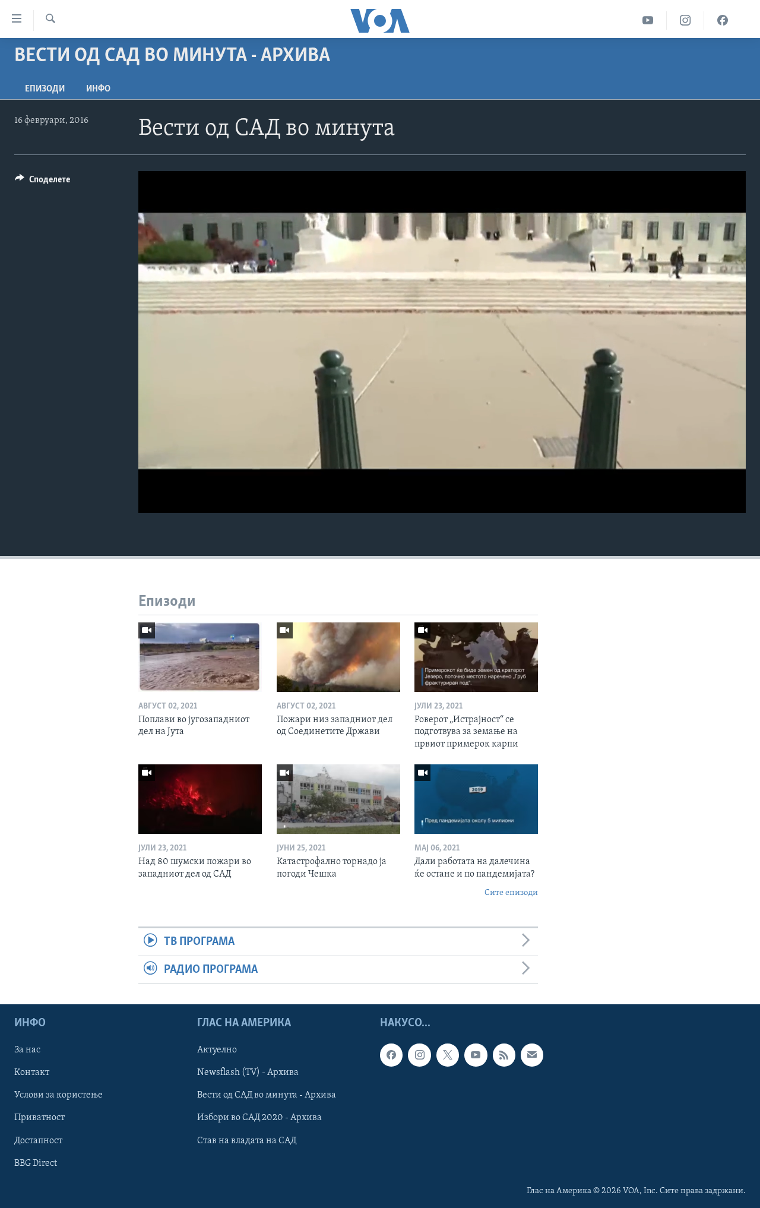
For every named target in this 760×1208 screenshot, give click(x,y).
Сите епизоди (511, 892)
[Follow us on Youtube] (475, 1055)
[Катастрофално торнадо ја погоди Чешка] (338, 799)
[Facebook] (722, 20)
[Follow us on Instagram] (419, 1055)
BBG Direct (35, 1163)
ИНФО (98, 89)
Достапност (38, 1141)
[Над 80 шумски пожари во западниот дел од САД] (200, 799)
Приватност (39, 1118)
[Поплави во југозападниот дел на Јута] (200, 657)
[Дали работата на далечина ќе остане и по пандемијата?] (476, 799)
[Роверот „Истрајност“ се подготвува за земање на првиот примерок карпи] (476, 657)
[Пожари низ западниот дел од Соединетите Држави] (338, 657)
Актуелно (217, 1050)
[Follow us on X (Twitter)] (447, 1055)
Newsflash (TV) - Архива (248, 1073)
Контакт (31, 1073)
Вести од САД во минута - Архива (266, 1096)
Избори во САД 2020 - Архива (259, 1118)
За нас (27, 1050)
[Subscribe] (532, 1055)
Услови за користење (58, 1096)
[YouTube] (648, 20)
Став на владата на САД (246, 1141)
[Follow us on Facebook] (391, 1055)
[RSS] (504, 1055)
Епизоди (45, 89)
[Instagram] (685, 20)
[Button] (42, 182)
